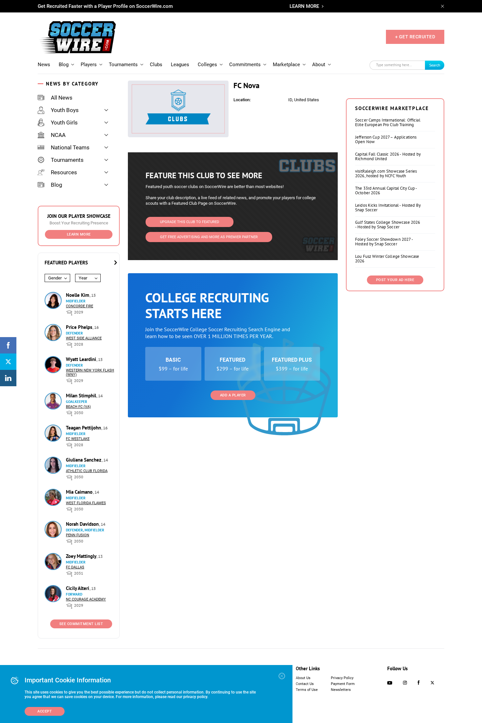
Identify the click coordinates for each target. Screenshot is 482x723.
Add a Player (233, 395)
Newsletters (341, 690)
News (44, 64)
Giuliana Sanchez (84, 460)
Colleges (207, 64)
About (318, 64)
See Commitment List (81, 624)
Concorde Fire (79, 306)
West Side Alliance (84, 338)
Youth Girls (64, 122)
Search (434, 65)
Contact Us (305, 684)
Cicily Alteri (78, 588)
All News (61, 97)
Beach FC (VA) (78, 407)
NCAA (58, 135)
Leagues (180, 64)
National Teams (70, 147)
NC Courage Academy (86, 599)
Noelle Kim (78, 295)
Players (89, 64)
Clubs (156, 64)
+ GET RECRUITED (415, 36)
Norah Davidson (83, 524)
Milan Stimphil (81, 395)
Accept (44, 711)
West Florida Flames (86, 503)
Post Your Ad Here (395, 280)
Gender (55, 278)
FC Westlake (78, 439)
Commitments (245, 64)
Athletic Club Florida (87, 471)
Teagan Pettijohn (84, 428)
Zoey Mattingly (81, 556)
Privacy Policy (342, 678)
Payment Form (343, 684)
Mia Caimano (80, 492)
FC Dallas (75, 567)
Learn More (79, 234)
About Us (303, 678)
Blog (64, 64)
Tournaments (123, 64)
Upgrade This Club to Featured (189, 222)
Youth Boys (65, 110)
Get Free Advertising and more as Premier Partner (209, 237)
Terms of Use (307, 690)
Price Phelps (79, 327)
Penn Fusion (77, 535)
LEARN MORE (304, 6)
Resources (64, 172)
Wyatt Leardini (81, 359)
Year (83, 278)
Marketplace (286, 64)
